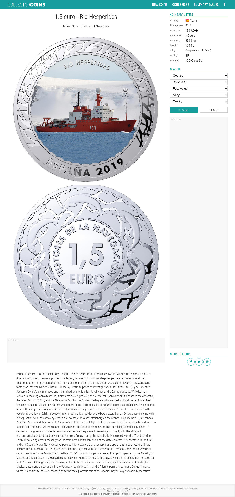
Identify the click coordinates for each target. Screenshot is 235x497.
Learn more (152, 494)
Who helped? (122, 491)
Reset (213, 109)
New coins (159, 4)
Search (184, 109)
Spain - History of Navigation (91, 26)
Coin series (180, 4)
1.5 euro (190, 35)
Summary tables (206, 4)
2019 (188, 25)
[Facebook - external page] (224, 4)
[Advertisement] (86, 351)
